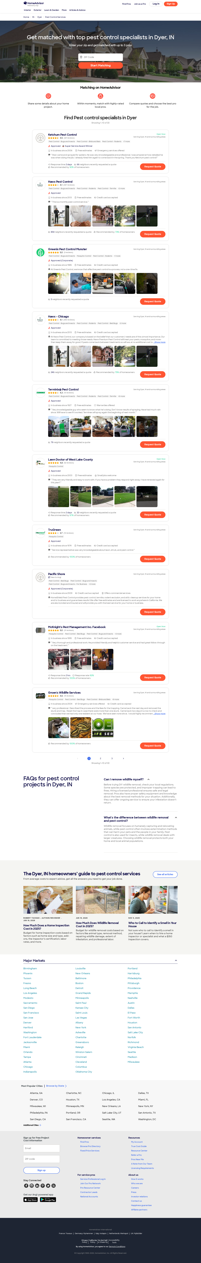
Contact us (136, 1201)
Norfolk (132, 1037)
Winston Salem (83, 1052)
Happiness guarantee (141, 1205)
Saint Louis (81, 1012)
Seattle (132, 1052)
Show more (160, 342)
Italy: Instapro (101, 1233)
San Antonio (134, 1027)
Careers (135, 1188)
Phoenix (27, 973)
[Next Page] (123, 758)
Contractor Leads (88, 1192)
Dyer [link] (39, 17)
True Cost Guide (139, 1146)
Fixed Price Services (89, 1150)
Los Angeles (30, 993)
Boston (79, 983)
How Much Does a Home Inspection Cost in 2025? (46, 927)
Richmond (133, 1042)
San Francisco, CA (76, 1119)
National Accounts (89, 1196)
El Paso (132, 1012)
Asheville (80, 1032)
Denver (27, 1022)
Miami (26, 1047)
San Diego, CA (38, 1119)
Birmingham (30, 968)
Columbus (81, 1066)
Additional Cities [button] (31, 1125)
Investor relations (139, 1196)
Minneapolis (82, 998)
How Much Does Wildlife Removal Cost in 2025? (97, 924)
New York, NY (145, 1106)
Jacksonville (30, 1042)
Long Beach (30, 988)
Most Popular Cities (32, 1086)
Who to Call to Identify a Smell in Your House (152, 924)
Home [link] (26, 17)
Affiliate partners (139, 1209)
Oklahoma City (83, 1071)
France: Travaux (65, 1233)
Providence (134, 988)
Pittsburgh (133, 983)
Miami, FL (143, 1099)
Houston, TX (72, 1099)
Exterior (37, 10)
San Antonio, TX (147, 1112)
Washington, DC (147, 1119)
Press (133, 1192)
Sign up (41, 1170)
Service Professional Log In (93, 1179)
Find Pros (84, 1142)
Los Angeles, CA (111, 1099)
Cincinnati (81, 1057)
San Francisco (31, 1012)
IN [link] (33, 17)
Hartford (28, 1027)
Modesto (28, 998)
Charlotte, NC (73, 1093)
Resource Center (139, 1150)
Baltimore (80, 978)
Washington (30, 1032)
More (64, 10)
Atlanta (27, 1062)
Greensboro (82, 1042)
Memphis (133, 993)
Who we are (137, 1183)
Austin (131, 1003)
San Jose (28, 1017)
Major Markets (34, 960)
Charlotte (80, 1037)
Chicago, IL (108, 1093)
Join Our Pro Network (90, 1183)
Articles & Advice (77, 10)
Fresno (27, 983)
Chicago (28, 1066)
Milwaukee (134, 1062)
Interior (27, 10)
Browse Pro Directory (90, 1146)
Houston (132, 1022)
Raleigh (79, 1047)
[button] (58, 216)
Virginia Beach (136, 1047)
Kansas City (81, 1007)
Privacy (85, 1241)
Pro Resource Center (90, 1188)
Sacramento (30, 1003)
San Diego (29, 1007)
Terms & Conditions (117, 1247)
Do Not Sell (103, 1241)
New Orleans (82, 973)
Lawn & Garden (51, 10)
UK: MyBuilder (136, 1233)
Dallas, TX (143, 1093)
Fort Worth (134, 1017)
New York (80, 1027)
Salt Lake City (135, 1032)
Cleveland (81, 1062)
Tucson (27, 978)
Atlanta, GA (36, 1093)
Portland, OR (73, 1112)
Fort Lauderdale (32, 1037)
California (93, 1241)
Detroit (79, 988)
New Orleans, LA (111, 1106)
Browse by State (55, 1085)
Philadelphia (134, 978)
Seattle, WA (108, 1119)
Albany (79, 1022)
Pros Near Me (137, 1159)
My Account (137, 1142)
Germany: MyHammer (84, 1233)
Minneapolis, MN (75, 1106)
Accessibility (114, 1241)
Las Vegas (81, 1017)
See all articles (165, 874)
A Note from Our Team (141, 1164)
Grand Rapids (83, 993)
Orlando (28, 1052)
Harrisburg (133, 973)
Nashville (133, 998)
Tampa (27, 1057)
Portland (132, 968)
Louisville (80, 968)
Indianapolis (30, 1071)
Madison (132, 1057)
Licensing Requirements (142, 1168)
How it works (137, 1179)
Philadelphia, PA (39, 1112)
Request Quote (152, 166)
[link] (100, 138)
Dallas (131, 1007)
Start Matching (101, 65)
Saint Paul (80, 1003)
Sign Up (171, 3)
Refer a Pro (136, 1155)
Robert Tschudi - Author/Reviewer (41, 918)
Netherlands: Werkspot (118, 1233)
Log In (156, 3)
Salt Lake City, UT (111, 1112)
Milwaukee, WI (38, 1106)
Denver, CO (36, 1099)
